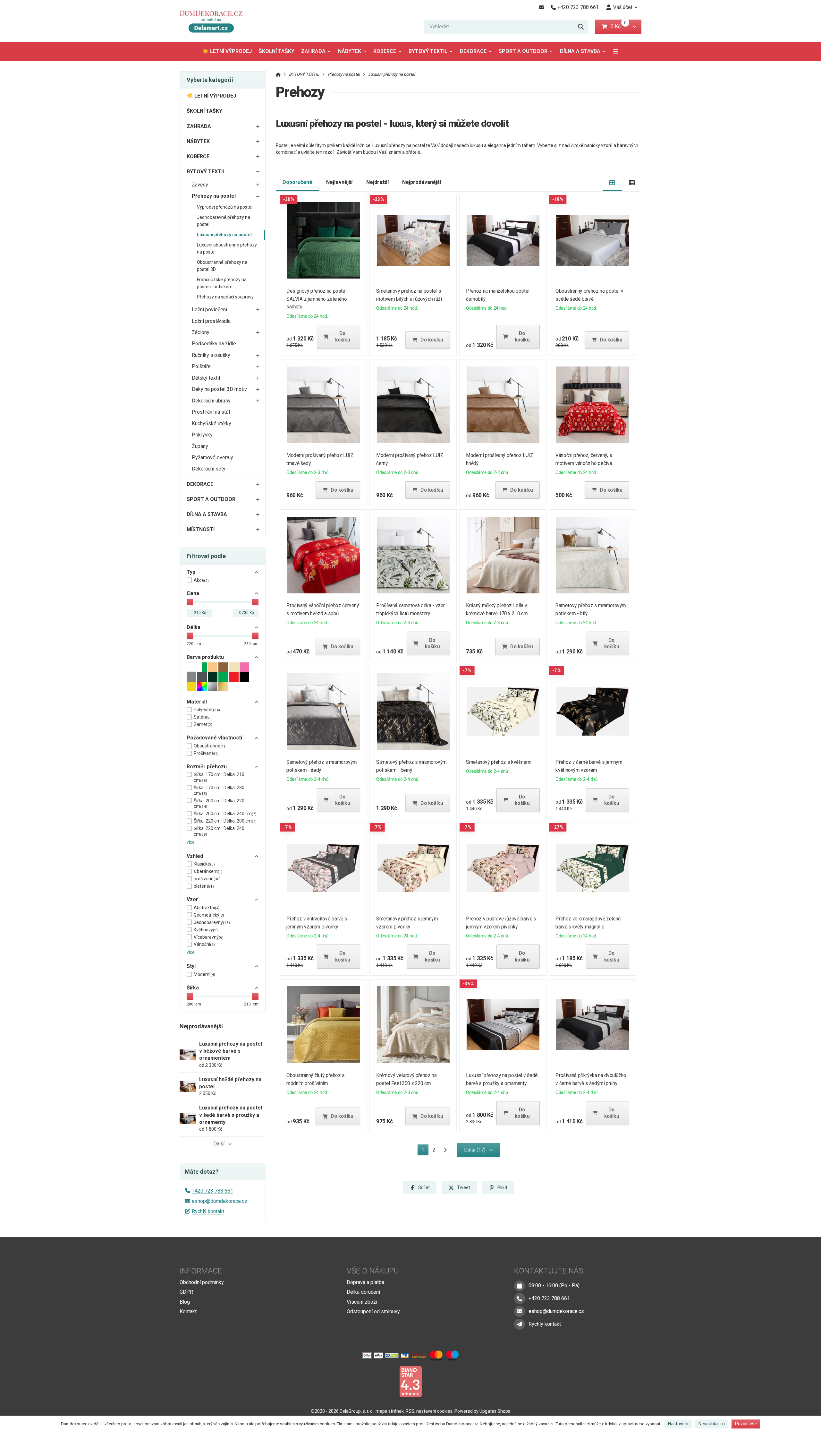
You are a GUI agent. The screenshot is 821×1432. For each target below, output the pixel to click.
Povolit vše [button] (746, 1423)
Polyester (207, 709)
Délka (193, 627)
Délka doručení (363, 1292)
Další (218, 1144)
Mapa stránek (390, 1411)
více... (192, 842)
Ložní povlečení (209, 309)
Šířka (193, 988)
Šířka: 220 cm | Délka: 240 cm (219, 831)
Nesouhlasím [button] (711, 1423)
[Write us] (519, 1324)
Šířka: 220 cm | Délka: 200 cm (225, 821)
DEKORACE (473, 51)
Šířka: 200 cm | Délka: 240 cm (225, 813)
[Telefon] (519, 1298)
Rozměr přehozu (207, 766)
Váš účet (622, 7)
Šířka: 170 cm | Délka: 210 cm (219, 777)
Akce (201, 580)
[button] (634, 27)
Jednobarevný (212, 922)
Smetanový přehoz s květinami (498, 762)
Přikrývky (202, 435)
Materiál (197, 702)
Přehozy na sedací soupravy (225, 296)
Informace (201, 1270)
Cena (193, 593)
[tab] (612, 182)
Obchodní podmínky (202, 1282)
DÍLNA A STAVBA (580, 51)
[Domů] (214, 21)
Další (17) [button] (475, 1150)
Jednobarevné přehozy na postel (223, 221)
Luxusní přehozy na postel (224, 234)
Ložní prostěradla (211, 321)
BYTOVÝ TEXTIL (428, 51)
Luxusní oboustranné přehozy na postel (227, 248)
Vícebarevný (209, 937)
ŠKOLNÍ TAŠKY (276, 51)
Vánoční (204, 944)
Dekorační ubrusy (211, 401)
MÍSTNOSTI (201, 529)
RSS (410, 1411)
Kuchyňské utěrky (211, 423)
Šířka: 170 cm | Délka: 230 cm (219, 790)
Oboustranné (209, 745)
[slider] (190, 602)
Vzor (192, 899)
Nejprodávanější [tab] (421, 182)
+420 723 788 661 (212, 1191)
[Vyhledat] (580, 27)
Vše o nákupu (373, 1270)
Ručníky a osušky (211, 355)
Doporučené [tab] (297, 182)
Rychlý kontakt (208, 1211)
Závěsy (200, 185)
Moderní (204, 974)
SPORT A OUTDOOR (523, 51)
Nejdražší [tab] (377, 182)
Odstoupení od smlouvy (373, 1311)
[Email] (541, 7)
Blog (185, 1302)
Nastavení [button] (678, 1423)
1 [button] (424, 1151)
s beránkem (208, 871)
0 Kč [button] (619, 26)
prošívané (207, 878)
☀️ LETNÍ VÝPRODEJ (227, 51)
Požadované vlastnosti (214, 738)
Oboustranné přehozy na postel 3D (222, 266)
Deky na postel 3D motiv (219, 389)
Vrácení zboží (362, 1302)
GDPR (186, 1292)
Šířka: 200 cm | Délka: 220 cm (219, 803)
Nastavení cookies (434, 1411)
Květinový (206, 929)
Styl (191, 966)
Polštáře (201, 366)
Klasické (204, 864)
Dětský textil (206, 378)
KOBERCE (384, 51)
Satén (202, 717)
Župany (200, 446)
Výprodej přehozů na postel (224, 207)
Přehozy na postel (214, 196)
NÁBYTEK (349, 51)
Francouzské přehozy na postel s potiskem (222, 283)
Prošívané (206, 753)
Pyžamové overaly (212, 457)
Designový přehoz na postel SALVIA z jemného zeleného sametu (317, 299)
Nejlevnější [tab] (339, 182)
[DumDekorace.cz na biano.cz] (410, 1381)
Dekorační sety (208, 469)
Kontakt (188, 1311)
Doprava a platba (365, 1282)
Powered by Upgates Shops (482, 1411)
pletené (204, 886)
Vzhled (195, 856)
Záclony (200, 332)
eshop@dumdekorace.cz (219, 1201)
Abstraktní (207, 907)
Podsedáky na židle (214, 344)
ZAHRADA (313, 51)
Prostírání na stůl (211, 412)
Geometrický (209, 915)
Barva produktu (205, 657)
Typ (191, 572)
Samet (203, 724)
